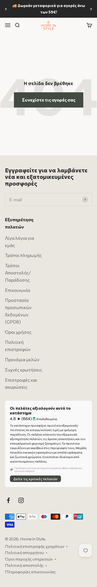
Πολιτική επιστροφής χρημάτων (34, 546)
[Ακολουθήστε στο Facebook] (8, 500)
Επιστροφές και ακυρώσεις (21, 383)
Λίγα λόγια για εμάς (19, 241)
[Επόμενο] (91, 8)
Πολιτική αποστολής (24, 565)
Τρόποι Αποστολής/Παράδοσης (18, 273)
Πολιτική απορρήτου (24, 552)
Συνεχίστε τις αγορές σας (48, 100)
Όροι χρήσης (18, 332)
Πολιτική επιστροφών (18, 346)
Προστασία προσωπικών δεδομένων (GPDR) (18, 311)
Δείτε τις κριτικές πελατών (35, 479)
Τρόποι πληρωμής (23, 255)
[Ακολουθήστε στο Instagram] (21, 500)
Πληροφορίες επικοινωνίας (30, 571)
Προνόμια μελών (22, 359)
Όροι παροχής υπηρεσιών (29, 559)
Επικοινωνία (17, 290)
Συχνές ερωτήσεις (23, 369)
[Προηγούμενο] (6, 8)
